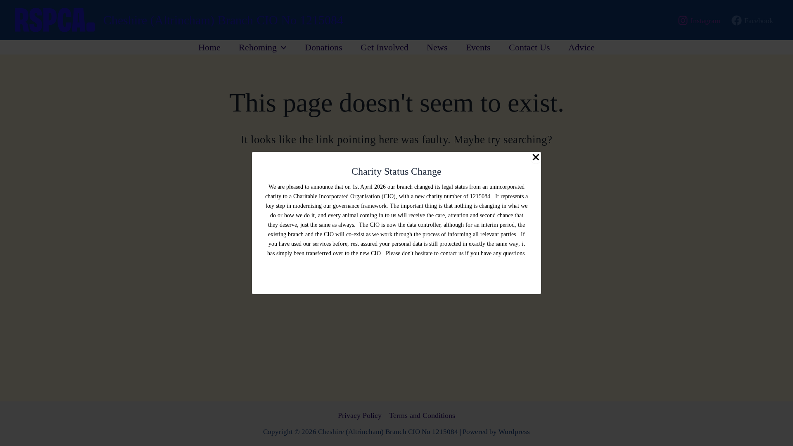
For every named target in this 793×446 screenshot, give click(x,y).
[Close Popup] (536, 158)
